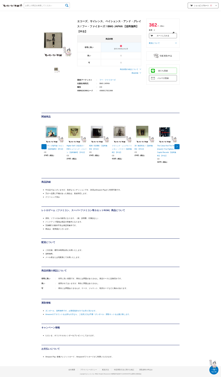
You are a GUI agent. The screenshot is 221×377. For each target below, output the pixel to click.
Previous (44, 146)
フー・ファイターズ (108, 80)
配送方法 (105, 370)
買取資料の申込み (146, 370)
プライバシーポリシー (88, 370)
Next (177, 146)
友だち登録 (163, 71)
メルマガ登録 (163, 78)
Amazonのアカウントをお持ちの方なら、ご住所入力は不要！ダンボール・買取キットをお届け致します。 (88, 314)
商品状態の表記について (129, 69)
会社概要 (71, 370)
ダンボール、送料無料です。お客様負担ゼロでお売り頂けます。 (71, 311)
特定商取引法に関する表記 (124, 370)
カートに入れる (163, 36)
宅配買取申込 (166, 56)
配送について (154, 43)
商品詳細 (135, 73)
